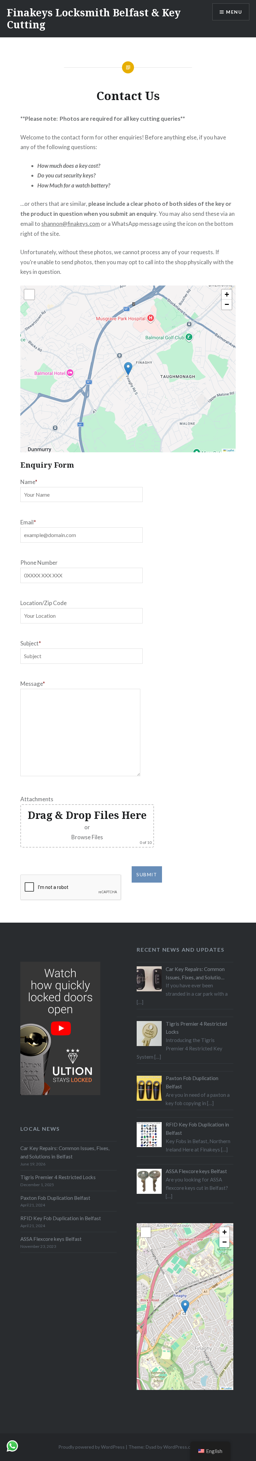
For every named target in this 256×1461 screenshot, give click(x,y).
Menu (234, 12)
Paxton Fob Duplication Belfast (55, 1198)
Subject (29, 643)
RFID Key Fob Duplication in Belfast (60, 1218)
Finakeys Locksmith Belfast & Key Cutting (94, 18)
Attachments (36, 799)
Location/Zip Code (43, 602)
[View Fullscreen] (29, 295)
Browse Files (87, 837)
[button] (128, 369)
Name (27, 481)
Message (31, 683)
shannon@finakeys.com (70, 223)
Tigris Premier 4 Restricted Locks (58, 1177)
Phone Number (39, 562)
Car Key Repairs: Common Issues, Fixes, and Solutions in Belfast (64, 1152)
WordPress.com (180, 1447)
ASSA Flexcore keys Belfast (51, 1239)
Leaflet (230, 450)
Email (27, 522)
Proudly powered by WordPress (91, 1447)
